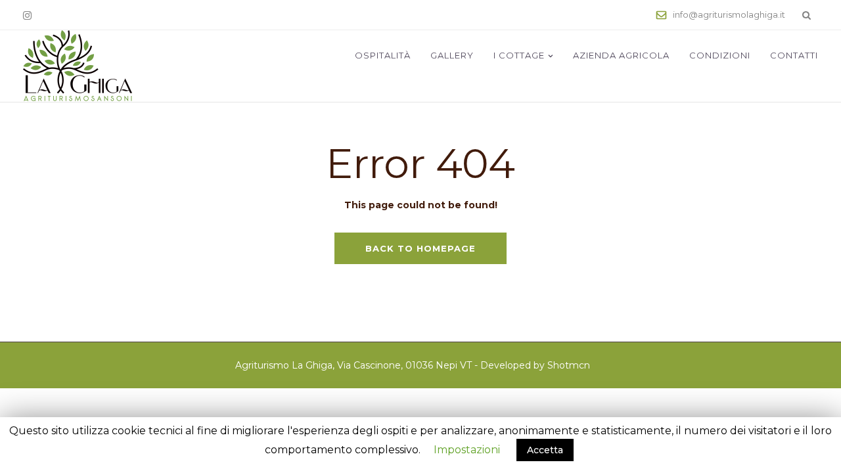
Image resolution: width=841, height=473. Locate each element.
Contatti (794, 55)
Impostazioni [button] (467, 449)
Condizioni (719, 55)
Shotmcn (568, 365)
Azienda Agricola (621, 55)
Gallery (452, 55)
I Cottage (519, 55)
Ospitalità (383, 55)
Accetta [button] (545, 450)
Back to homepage (420, 248)
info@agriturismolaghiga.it (729, 14)
